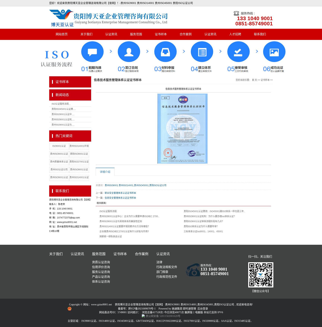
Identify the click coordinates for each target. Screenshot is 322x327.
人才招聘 (235, 34)
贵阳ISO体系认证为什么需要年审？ (201, 226)
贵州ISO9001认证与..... (63, 124)
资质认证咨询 (101, 262)
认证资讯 (111, 34)
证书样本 (161, 34)
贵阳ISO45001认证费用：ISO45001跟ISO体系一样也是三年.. (214, 211)
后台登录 (203, 308)
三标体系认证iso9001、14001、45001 (203, 231)
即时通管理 (189, 308)
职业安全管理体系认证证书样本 (120, 193)
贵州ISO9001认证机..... (63, 119)
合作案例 (186, 34)
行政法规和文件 (166, 267)
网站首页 (62, 34)
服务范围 (136, 34)
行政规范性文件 (166, 276)
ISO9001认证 (59, 146)
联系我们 (260, 34)
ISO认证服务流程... (61, 104)
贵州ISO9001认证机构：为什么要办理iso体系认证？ (210, 216)
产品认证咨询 (101, 276)
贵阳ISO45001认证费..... (64, 109)
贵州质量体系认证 (59, 161)
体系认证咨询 (101, 281)
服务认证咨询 (101, 271)
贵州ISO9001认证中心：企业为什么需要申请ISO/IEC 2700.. (129, 216)
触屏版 (188, 312)
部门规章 (162, 271)
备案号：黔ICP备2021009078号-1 (137, 308)
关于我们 (86, 34)
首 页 (254, 80)
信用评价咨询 (101, 267)
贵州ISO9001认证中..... (63, 114)
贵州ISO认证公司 (59, 169)
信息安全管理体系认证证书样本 (120, 198)
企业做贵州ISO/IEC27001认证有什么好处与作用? (124, 231)
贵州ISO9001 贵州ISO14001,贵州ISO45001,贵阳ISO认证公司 (135, 185)
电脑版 (199, 312)
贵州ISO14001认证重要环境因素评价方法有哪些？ (125, 226)
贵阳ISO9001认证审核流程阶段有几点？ (204, 221)
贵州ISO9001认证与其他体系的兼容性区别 (121, 221)
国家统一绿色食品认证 (111, 236)
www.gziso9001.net (101, 304)
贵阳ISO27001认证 (79, 161)
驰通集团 (177, 308)
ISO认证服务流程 (108, 211)
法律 (159, 262)
